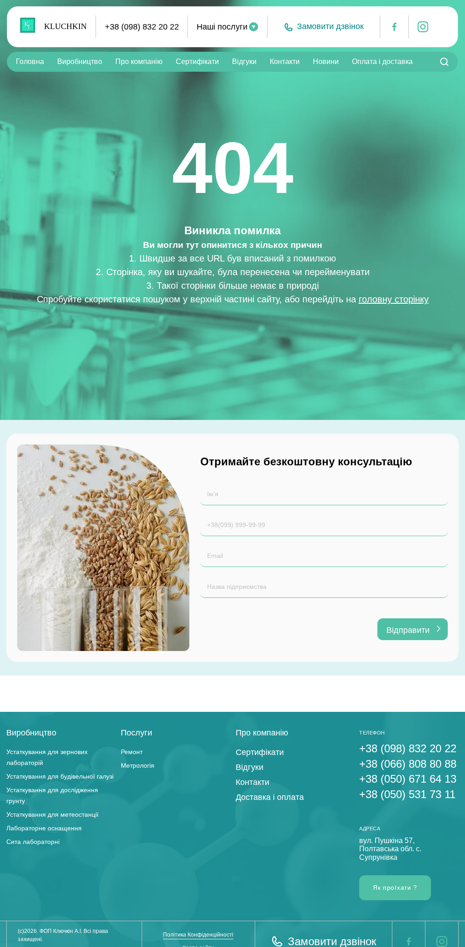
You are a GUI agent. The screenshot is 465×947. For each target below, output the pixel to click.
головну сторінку (394, 299)
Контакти (285, 61)
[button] (323, 27)
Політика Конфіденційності (198, 935)
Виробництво (79, 61)
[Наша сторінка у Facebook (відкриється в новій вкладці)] (408, 941)
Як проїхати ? (395, 887)
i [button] (419, 27)
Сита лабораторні (32, 841)
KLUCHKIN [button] (65, 26)
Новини (326, 61)
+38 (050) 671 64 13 (407, 779)
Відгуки (244, 61)
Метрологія (137, 765)
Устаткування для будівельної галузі (60, 776)
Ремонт (132, 751)
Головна (30, 61)
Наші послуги (222, 26)
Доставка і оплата (270, 797)
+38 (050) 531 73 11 (407, 794)
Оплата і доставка (382, 61)
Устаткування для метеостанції (52, 814)
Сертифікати (197, 61)
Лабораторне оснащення (44, 828)
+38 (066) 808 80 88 (407, 764)
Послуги (136, 732)
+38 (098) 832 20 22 (142, 26)
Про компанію (139, 61)
